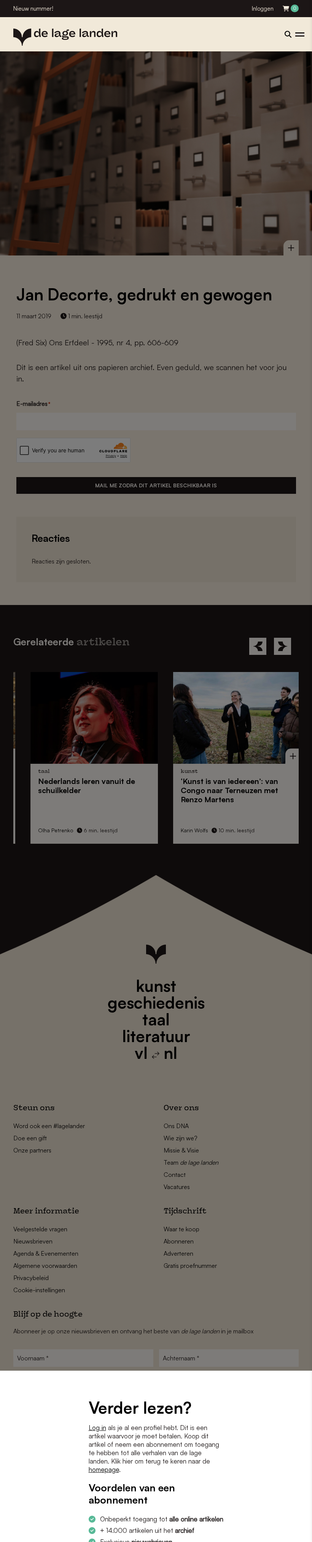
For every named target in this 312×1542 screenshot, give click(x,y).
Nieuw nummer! (33, 8)
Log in (97, 1428)
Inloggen (263, 8)
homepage (104, 1469)
